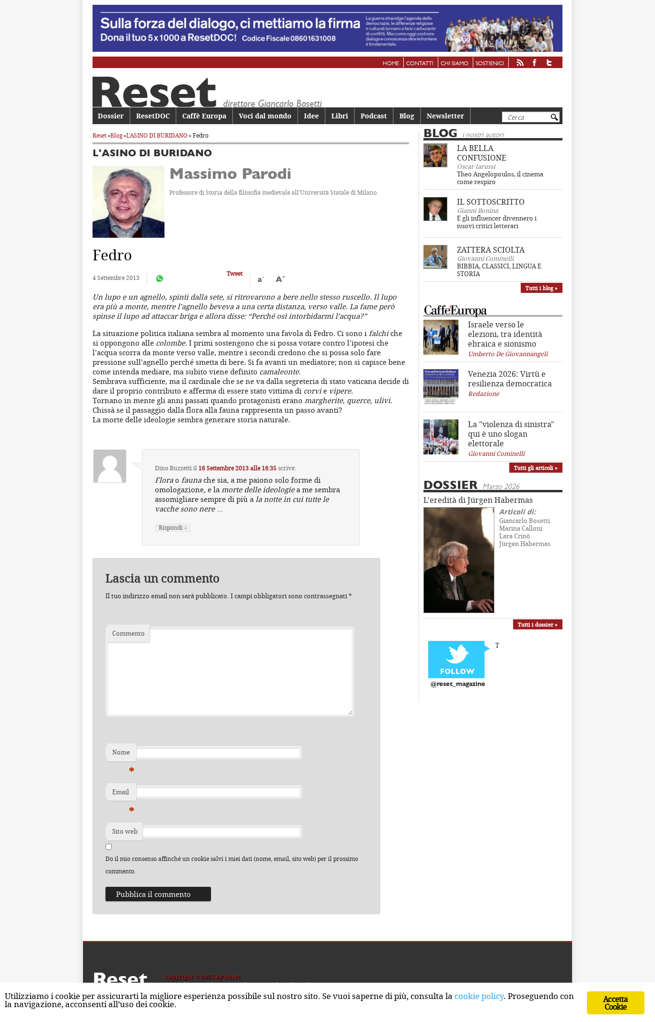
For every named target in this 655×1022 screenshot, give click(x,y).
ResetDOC (153, 115)
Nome (123, 754)
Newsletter (445, 115)
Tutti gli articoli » (536, 467)
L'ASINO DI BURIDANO (156, 135)
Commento (128, 633)
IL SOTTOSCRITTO (491, 202)
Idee (311, 115)
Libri (339, 115)
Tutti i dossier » (538, 624)
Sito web (125, 831)
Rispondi (173, 527)
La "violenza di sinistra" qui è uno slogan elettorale (511, 434)
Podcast (374, 115)
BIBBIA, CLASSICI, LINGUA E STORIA (499, 270)
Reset (99, 135)
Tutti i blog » (542, 287)
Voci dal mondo (265, 115)
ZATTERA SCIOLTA (491, 249)
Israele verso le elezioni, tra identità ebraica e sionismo (505, 334)
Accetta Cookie (615, 1003)
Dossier (111, 115)
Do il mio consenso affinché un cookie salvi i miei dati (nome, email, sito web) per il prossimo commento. (231, 865)
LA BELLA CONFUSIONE (481, 153)
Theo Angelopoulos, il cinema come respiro (500, 178)
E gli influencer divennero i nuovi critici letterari (497, 222)
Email (123, 794)
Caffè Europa (204, 115)
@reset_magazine (458, 684)
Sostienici (490, 64)
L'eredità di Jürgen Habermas (478, 500)
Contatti (419, 64)
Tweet (235, 273)
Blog (406, 115)
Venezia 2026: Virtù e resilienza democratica (510, 379)
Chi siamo (454, 64)
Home (391, 64)
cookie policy (479, 995)
